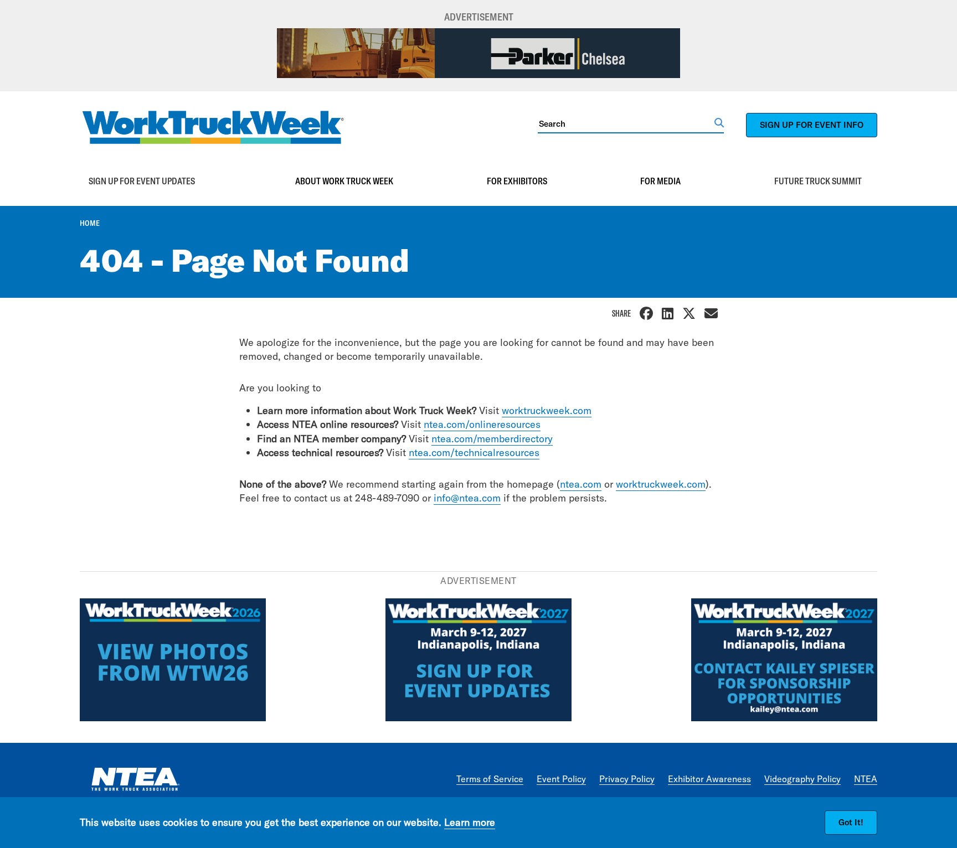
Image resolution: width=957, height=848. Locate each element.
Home (90, 223)
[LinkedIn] (667, 314)
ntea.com (580, 484)
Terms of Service (489, 778)
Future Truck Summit (818, 181)
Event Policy (561, 778)
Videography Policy (802, 778)
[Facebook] (646, 314)
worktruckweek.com (546, 410)
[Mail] (711, 314)
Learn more (469, 822)
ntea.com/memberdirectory (492, 438)
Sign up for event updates (142, 181)
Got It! (850, 822)
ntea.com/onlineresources (482, 424)
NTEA (865, 778)
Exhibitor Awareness (709, 778)
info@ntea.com (467, 498)
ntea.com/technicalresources (474, 452)
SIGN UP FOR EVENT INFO (811, 125)
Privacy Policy (627, 778)
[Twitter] (689, 314)
